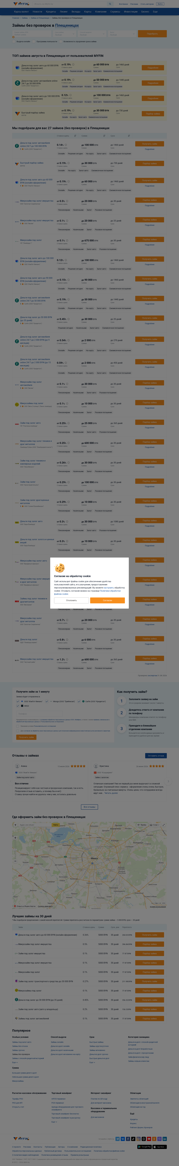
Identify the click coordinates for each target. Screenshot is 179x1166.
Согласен (107, 600)
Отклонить (71, 600)
